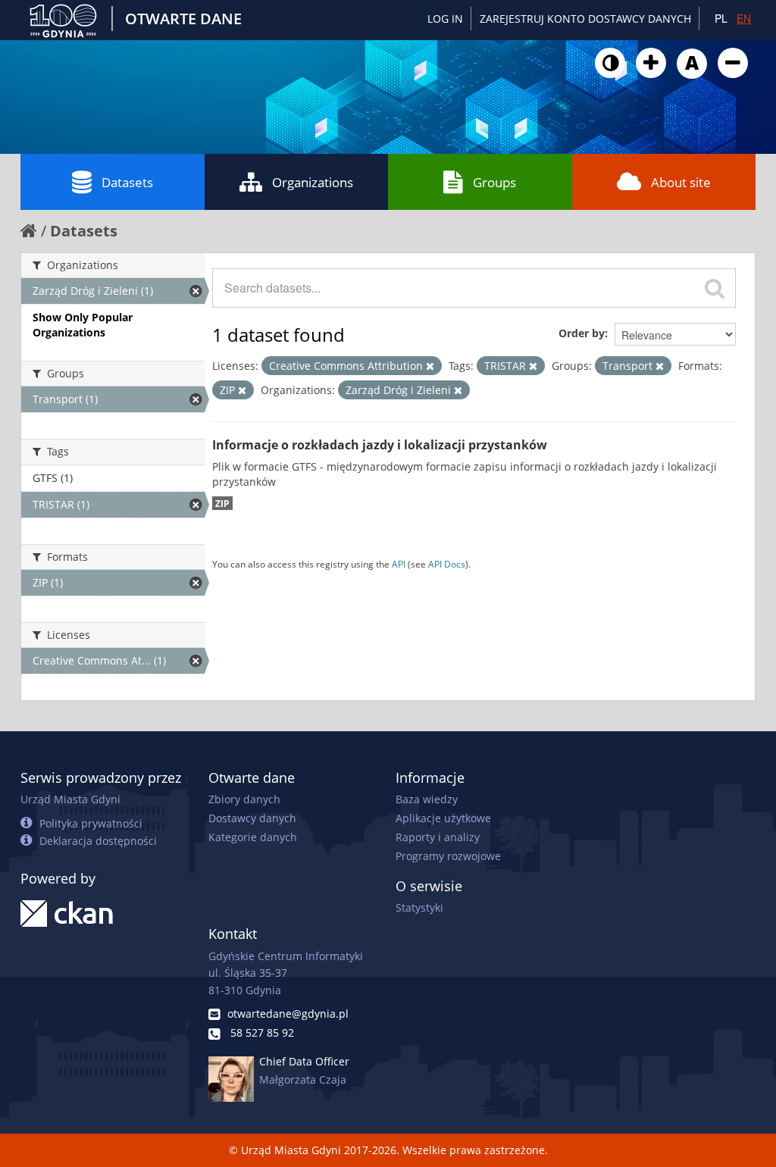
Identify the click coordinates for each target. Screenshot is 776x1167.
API (398, 564)
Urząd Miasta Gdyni (70, 799)
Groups (494, 182)
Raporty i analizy (438, 837)
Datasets (127, 182)
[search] (714, 288)
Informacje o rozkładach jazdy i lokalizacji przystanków (379, 444)
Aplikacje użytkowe (443, 818)
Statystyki (419, 907)
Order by (582, 333)
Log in (445, 18)
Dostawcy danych (252, 818)
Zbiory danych (244, 799)
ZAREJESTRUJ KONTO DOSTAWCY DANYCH (585, 18)
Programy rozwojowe (448, 856)
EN (744, 18)
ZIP (222, 503)
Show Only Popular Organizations (83, 324)
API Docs (446, 564)
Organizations (312, 182)
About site (681, 182)
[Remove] (430, 366)
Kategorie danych (252, 837)
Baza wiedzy (427, 799)
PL (721, 18)
